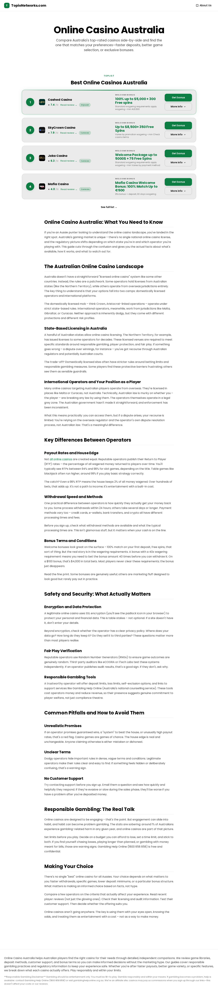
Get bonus (178, 97)
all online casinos (61, 459)
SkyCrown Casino (61, 127)
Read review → (68, 105)
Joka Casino (57, 156)
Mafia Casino (58, 184)
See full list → (109, 207)
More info (177, 106)
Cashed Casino (60, 99)
